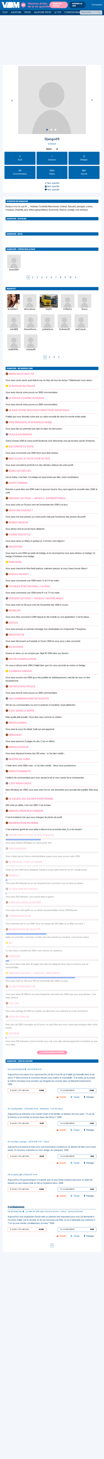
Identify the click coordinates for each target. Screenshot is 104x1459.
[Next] (75, 277)
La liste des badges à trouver (52, 1052)
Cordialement (16, 1207)
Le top (58, 12)
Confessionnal (72, 12)
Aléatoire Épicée (42, 12)
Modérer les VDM (77, 5)
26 (57, 149)
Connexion (97, 5)
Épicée (28, 12)
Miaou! (49, 149)
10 (70, 278)
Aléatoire (16, 12)
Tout (5, 12)
